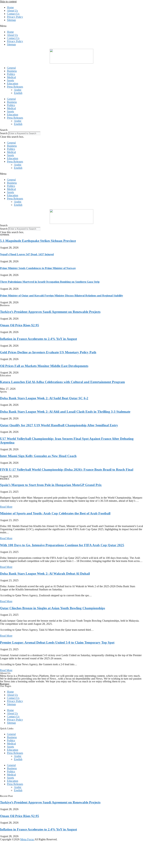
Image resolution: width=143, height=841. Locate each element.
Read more (4, 684)
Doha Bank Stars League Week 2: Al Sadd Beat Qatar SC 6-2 (44, 398)
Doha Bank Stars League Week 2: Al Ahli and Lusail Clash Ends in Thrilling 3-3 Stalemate (65, 411)
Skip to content (8, 1)
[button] (71, 26)
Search (3, 133)
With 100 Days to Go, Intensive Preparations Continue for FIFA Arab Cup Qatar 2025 (62, 545)
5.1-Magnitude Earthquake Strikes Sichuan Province (38, 241)
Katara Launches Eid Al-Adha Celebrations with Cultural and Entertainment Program (62, 382)
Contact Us (13, 13)
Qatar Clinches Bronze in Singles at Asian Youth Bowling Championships (52, 608)
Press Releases (15, 86)
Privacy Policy (15, 16)
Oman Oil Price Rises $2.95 (19, 325)
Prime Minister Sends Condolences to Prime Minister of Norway (38, 268)
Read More (6, 506)
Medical (11, 77)
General (11, 67)
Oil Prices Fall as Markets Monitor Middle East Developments (44, 366)
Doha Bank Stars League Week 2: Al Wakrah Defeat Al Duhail (45, 573)
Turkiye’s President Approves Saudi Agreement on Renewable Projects (50, 312)
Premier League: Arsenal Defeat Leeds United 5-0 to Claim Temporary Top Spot (57, 642)
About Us (12, 10)
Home (10, 7)
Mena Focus (27, 839)
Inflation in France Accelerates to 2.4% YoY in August (38, 339)
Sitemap (11, 19)
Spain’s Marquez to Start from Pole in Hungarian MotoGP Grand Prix (51, 485)
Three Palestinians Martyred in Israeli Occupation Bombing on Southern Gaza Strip (50, 281)
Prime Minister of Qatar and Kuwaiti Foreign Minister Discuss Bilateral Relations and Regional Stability (61, 295)
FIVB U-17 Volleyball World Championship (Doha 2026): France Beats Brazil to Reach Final (66, 469)
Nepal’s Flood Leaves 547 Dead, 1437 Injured (27, 254)
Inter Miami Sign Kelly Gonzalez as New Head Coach (38, 456)
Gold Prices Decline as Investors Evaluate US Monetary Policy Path (48, 352)
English (18, 92)
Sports (10, 80)
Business (12, 70)
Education (12, 83)
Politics (11, 74)
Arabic (17, 89)
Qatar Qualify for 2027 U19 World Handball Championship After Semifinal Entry (59, 425)
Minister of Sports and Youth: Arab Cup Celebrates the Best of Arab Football (55, 513)
